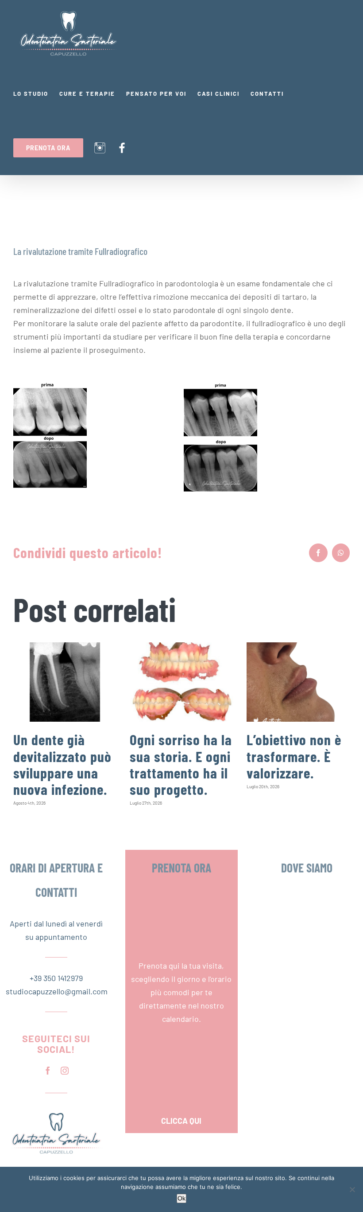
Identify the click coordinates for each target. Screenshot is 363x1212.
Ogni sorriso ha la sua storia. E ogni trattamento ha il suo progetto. (181, 764)
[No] (352, 1189)
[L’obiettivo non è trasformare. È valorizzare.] (298, 682)
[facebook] (48, 1071)
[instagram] (65, 1071)
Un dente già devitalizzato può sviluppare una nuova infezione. (62, 764)
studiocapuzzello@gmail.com (56, 991)
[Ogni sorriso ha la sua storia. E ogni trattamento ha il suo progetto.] (181, 682)
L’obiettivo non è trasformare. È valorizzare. (294, 756)
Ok (181, 1198)
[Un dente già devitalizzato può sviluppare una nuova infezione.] (64, 682)
